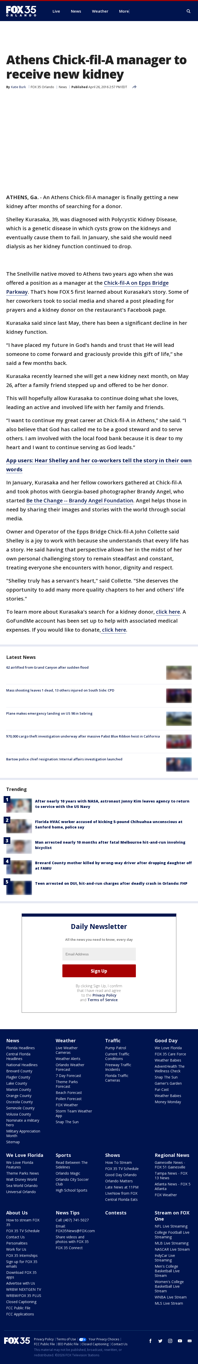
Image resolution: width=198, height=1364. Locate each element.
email (190, 1341)
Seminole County (20, 1107)
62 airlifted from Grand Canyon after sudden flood (47, 667)
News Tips (67, 1213)
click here (168, 611)
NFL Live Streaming (171, 1226)
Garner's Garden (168, 1083)
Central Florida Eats (121, 1199)
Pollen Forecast (69, 1098)
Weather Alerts (68, 1058)
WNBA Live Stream (171, 1297)
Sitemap (13, 1141)
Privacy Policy (105, 995)
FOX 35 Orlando (42, 87)
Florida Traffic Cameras (116, 1078)
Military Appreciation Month (23, 1133)
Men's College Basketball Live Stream (167, 1271)
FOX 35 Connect (69, 1247)
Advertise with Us (20, 1283)
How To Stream (118, 1162)
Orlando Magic (68, 1173)
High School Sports (71, 1190)
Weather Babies (168, 1060)
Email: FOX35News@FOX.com (75, 1228)
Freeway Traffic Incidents (118, 1067)
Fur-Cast (162, 1089)
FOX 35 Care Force (170, 1054)
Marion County (18, 1089)
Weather (66, 1040)
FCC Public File (18, 1307)
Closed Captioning (21, 1301)
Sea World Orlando (22, 1185)
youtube (180, 1341)
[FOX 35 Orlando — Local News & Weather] (23, 11)
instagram (170, 1341)
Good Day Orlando (121, 1174)
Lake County (16, 1083)
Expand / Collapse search (189, 11)
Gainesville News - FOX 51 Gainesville (170, 1164)
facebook (150, 1341)
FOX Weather (67, 1104)
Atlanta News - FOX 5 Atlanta (173, 1186)
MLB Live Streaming (171, 1243)
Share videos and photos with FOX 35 (72, 1239)
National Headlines (22, 1064)
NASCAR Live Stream (172, 1249)
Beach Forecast (69, 1092)
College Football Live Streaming (172, 1234)
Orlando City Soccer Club (72, 1181)
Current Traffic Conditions (117, 1056)
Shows (112, 1155)
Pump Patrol (115, 1047)
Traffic (112, 1040)
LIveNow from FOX (121, 1193)
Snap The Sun (67, 1121)
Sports (63, 1155)
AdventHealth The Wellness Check (170, 1068)
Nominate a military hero (22, 1122)
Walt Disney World (21, 1179)
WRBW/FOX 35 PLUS (23, 1295)
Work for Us (16, 1249)
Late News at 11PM (121, 1187)
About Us (17, 1213)
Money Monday (168, 1101)
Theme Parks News (22, 1173)
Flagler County (18, 1077)
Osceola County (19, 1101)
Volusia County (18, 1114)
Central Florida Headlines (18, 1056)
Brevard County (19, 1070)
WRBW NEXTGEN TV (23, 1289)
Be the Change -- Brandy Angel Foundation (79, 500)
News (63, 87)
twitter (160, 1341)
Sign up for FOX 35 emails (21, 1264)
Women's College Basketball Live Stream (169, 1286)
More (124, 11)
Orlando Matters (119, 1180)
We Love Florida (168, 1047)
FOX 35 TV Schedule (122, 1168)
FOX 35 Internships (22, 1255)
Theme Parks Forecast (67, 1084)
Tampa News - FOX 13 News (171, 1175)
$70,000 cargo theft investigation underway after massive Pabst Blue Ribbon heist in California (83, 736)
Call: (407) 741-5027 (72, 1220)
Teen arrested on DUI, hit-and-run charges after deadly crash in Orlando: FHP (111, 883)
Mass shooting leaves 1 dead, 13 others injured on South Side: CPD (60, 690)
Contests (115, 1213)
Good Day (166, 1040)
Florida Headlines (20, 1047)
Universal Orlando (21, 1191)
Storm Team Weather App (74, 1113)
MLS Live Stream (169, 1303)
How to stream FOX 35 (22, 1222)
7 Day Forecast (68, 1075)
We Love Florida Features (19, 1164)
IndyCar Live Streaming (165, 1257)
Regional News (172, 1155)
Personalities (17, 1243)
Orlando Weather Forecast (70, 1067)
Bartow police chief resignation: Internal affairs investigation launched (64, 759)
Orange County (18, 1095)
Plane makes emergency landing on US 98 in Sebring (49, 713)
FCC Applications (20, 1314)
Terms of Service (102, 999)
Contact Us (15, 1236)
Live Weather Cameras (67, 1050)
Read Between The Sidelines (72, 1164)
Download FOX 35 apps (21, 1274)
